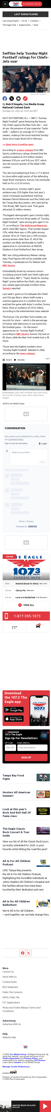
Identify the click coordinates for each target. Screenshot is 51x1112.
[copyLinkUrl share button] (25, 98)
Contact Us (8, 971)
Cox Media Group (18, 1054)
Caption (41, 89)
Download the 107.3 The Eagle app (16, 697)
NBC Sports (9, 265)
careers (17, 1062)
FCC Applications (11, 1002)
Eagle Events (25, 25)
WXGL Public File (11, 997)
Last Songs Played (11, 21)
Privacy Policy (31, 1058)
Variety (7, 288)
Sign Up (26, 757)
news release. (27, 353)
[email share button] (18, 98)
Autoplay (21, 360)
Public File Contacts (13, 992)
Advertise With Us (12, 1024)
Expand (9, 360)
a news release (25, 150)
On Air (24, 21)
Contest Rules (10, 982)
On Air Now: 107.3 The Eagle (26, 575)
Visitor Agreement (11, 1058)
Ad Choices (39, 1060)
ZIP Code (9, 743)
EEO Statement (10, 987)
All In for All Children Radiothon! (16, 903)
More (36, 25)
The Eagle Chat (9, 25)
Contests (34, 21)
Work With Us (10, 976)
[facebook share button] (5, 98)
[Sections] (5, 4)
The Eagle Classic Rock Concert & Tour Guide (16, 832)
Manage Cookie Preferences (16, 1066)
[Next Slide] (41, 373)
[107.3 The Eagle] (25, 4)
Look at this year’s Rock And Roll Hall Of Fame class (17, 813)
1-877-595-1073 (27, 616)
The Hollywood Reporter (33, 225)
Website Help (9, 1037)
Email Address (23, 743)
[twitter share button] (11, 98)
